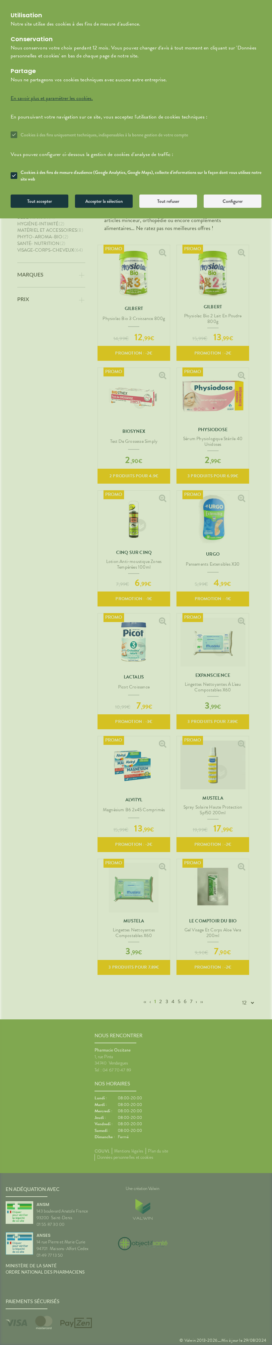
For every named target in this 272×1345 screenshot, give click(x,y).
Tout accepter (39, 201)
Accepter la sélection (104, 201)
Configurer (233, 201)
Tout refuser (168, 201)
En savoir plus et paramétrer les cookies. (52, 98)
